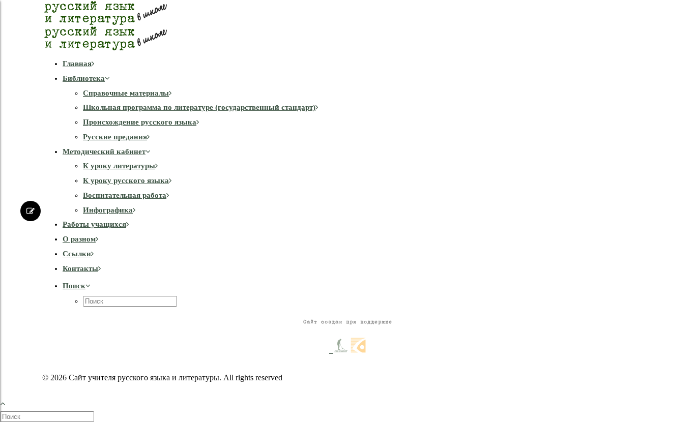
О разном (79, 239)
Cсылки (77, 254)
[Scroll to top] (8, 402)
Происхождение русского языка (139, 122)
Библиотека (84, 78)
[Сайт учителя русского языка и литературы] (347, 25)
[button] (77, 286)
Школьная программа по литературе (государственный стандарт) (199, 107)
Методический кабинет (104, 151)
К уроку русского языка (126, 180)
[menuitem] (358, 64)
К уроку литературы (119, 166)
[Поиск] (48, 416)
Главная (77, 63)
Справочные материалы (126, 93)
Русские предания (115, 137)
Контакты (80, 268)
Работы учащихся (94, 224)
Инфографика (108, 210)
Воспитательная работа (124, 195)
